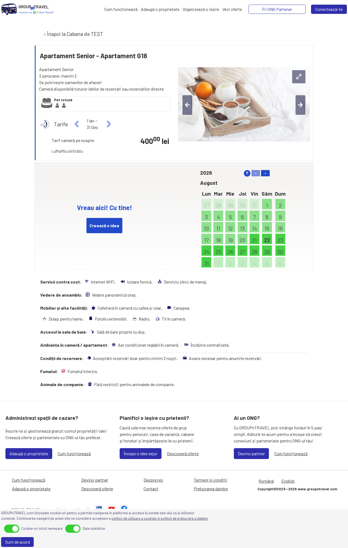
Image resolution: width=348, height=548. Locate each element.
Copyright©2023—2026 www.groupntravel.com (297, 489)
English (288, 481)
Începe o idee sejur (140, 453)
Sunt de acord (17, 541)
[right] (108, 124)
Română (266, 481)
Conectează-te (329, 9)
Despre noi (153, 479)
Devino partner (251, 453)
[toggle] (11, 529)
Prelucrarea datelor (211, 488)
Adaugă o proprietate (29, 453)
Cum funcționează (74, 453)
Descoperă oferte (183, 453)
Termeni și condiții (210, 479)
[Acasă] (9, 9)
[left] (77, 124)
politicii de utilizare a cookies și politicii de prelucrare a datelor (159, 518)
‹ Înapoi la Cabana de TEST (73, 34)
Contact (151, 488)
